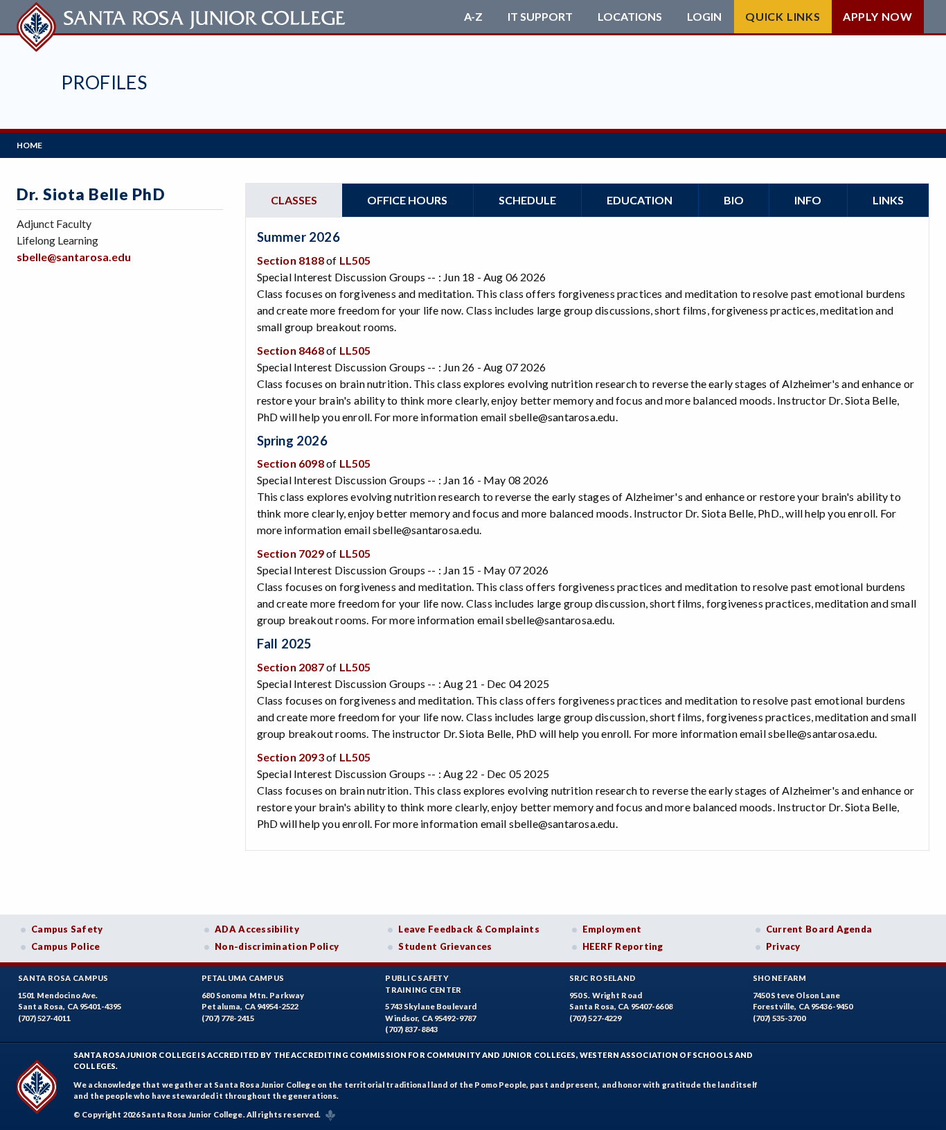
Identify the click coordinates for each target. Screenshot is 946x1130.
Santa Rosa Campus (63, 977)
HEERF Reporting (622, 946)
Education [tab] (639, 199)
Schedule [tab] (527, 199)
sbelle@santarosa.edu (74, 256)
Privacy (783, 946)
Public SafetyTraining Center (423, 983)
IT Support (540, 16)
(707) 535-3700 (779, 1018)
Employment (612, 929)
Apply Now (878, 16)
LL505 (355, 260)
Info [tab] (807, 199)
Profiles (104, 82)
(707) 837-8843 (411, 1029)
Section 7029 (290, 553)
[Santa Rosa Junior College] (183, 16)
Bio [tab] (734, 199)
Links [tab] (888, 199)
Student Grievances (445, 946)
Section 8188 (290, 260)
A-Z (473, 16)
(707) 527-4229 (595, 1018)
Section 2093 (290, 756)
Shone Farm (780, 977)
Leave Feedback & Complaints (468, 929)
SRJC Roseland (602, 977)
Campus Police (65, 946)
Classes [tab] (294, 199)
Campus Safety (67, 929)
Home (29, 145)
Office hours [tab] (407, 199)
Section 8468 (290, 350)
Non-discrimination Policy (277, 946)
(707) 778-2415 (228, 1018)
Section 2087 (290, 666)
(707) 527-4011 (44, 1018)
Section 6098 (290, 463)
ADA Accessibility (257, 929)
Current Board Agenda (819, 929)
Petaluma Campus (243, 977)
